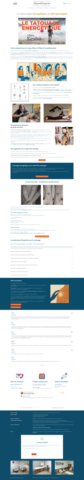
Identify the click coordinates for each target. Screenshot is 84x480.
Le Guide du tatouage (15, 304)
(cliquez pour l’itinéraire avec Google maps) (41, 427)
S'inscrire (34, 454)
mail (35, 388)
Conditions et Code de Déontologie (52, 477)
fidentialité (42, 477)
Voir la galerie (42, 160)
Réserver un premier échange (42, 236)
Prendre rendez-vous (15, 307)
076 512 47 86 (13, 386)
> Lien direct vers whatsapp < (16, 388)
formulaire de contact (46, 388)
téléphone (38, 388)
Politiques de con (36, 477)
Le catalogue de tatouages (42, 176)
